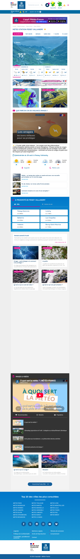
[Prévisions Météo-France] (21, 5)
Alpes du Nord (29, 26)
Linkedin (36, 524)
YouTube (50, 524)
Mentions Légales (37, 531)
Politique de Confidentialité (21, 534)
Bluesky (56, 524)
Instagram (43, 524)
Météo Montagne (21, 26)
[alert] (64, 5)
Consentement (54, 534)
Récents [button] (41, 415)
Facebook (23, 524)
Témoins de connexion (57, 531)
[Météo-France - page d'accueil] (46, 547)
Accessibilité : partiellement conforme (21, 537)
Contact (34, 537)
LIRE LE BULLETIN (59, 242)
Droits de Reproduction (39, 534)
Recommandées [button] (22, 415)
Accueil (14, 26)
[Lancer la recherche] (41, 5)
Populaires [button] (60, 415)
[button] (68, 5)
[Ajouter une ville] (40, 12)
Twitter (30, 524)
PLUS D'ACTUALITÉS (38, 484)
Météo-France (46, 556)
